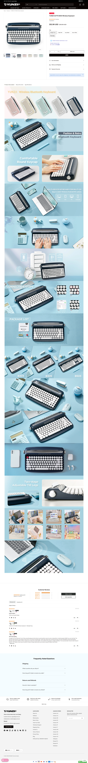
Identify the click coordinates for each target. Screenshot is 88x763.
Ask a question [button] (68, 597)
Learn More (14, 1)
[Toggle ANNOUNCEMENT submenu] (77, 8)
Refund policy (36, 718)
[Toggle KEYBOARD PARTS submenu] (50, 8)
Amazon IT (55, 727)
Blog (34, 736)
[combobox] (49, 4)
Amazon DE (55, 718)
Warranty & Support (37, 724)
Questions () (19, 602)
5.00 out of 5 (22, 594)
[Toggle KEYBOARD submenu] (39, 8)
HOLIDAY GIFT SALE (14, 8)
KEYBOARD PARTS (45, 8)
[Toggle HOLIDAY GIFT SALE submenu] (20, 8)
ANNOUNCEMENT (72, 8)
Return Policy (35, 720)
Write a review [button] (68, 594)
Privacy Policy (36, 734)
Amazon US (55, 736)
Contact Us (35, 729)
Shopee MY (55, 743)
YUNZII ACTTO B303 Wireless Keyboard (17, 10)
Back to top (44, 704)
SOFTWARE (63, 8)
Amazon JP (55, 724)
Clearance (8, 10)
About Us (35, 713)
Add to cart (72, 51)
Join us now (65, 40)
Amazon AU (55, 713)
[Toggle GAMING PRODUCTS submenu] (31, 8)
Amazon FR (55, 722)
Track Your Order (8, 726)
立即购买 (66, 55)
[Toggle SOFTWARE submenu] (66, 8)
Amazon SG (55, 731)
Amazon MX (55, 729)
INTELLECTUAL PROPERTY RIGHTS (40, 738)
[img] (11, 608)
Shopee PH (55, 741)
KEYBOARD (36, 8)
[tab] (9, 85)
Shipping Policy (36, 727)
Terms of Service (36, 731)
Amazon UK (55, 734)
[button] (83, 4)
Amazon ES (55, 720)
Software (35, 715)
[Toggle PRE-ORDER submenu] (58, 8)
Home (5, 10)
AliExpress (55, 738)
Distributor (55, 745)
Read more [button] (12, 643)
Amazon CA (55, 715)
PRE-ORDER (55, 8)
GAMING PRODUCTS (26, 8)
